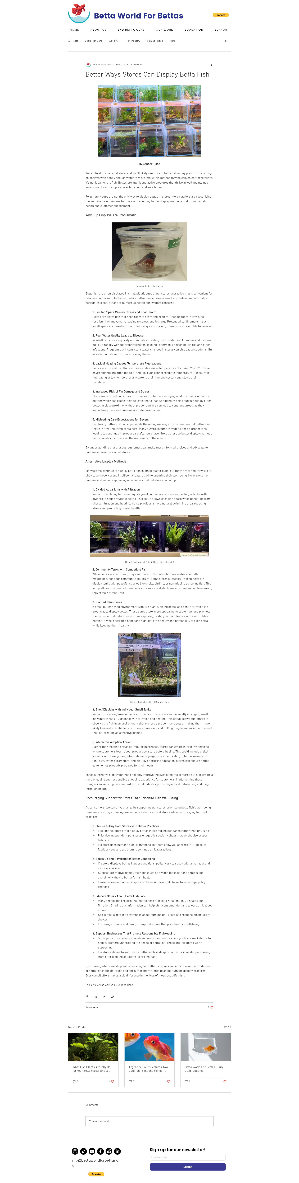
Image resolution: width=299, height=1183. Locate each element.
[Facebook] (100, 1151)
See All (227, 1026)
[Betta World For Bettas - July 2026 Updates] (206, 1047)
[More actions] (211, 65)
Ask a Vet (114, 41)
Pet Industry (133, 41)
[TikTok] (83, 1151)
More (172, 41)
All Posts (73, 41)
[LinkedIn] (117, 1151)
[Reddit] (109, 1151)
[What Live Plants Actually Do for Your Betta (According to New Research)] (93, 1047)
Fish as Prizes (155, 41)
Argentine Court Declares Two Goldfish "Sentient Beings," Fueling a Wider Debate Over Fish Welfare (148, 1069)
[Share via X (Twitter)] (95, 996)
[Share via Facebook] (87, 996)
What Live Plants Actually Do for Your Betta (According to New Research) (91, 1069)
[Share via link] (112, 996)
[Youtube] (92, 1151)
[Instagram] (75, 1151)
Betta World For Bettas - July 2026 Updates (204, 1069)
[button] (131, 30)
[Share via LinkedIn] (104, 996)
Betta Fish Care (93, 41)
